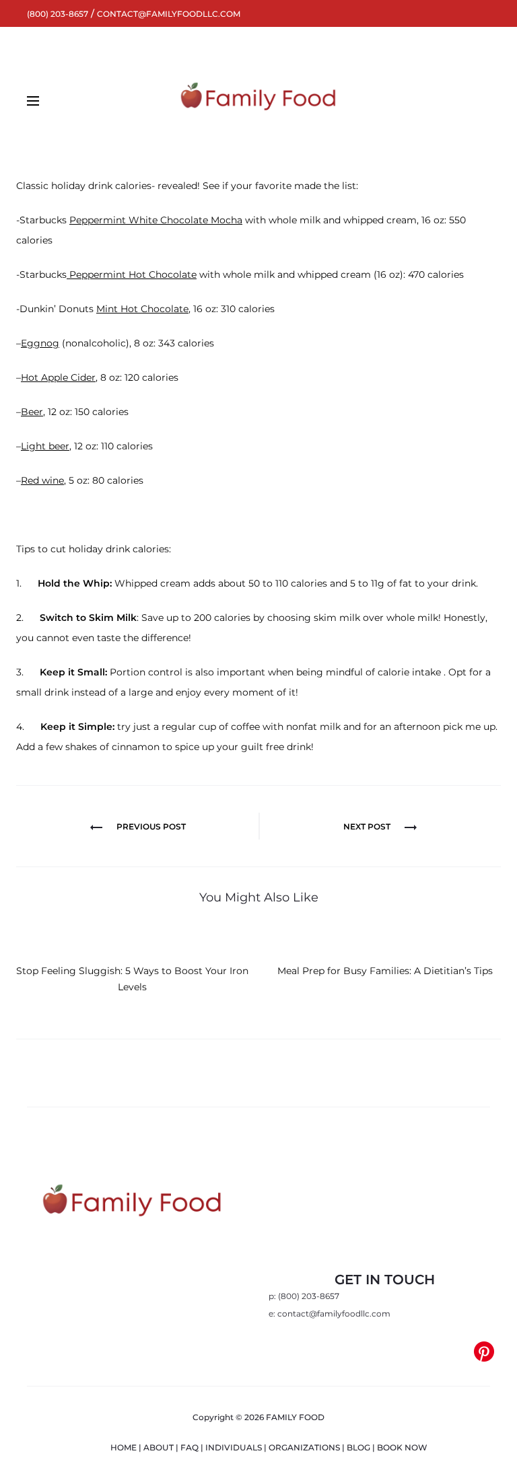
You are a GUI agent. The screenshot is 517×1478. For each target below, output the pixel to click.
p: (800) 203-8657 (304, 1296)
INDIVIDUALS (233, 1447)
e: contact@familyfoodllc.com (329, 1313)
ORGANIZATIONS (304, 1447)
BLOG (358, 1447)
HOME (123, 1447)
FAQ (189, 1447)
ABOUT (158, 1447)
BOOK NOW (402, 1447)
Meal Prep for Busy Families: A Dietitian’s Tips (385, 971)
